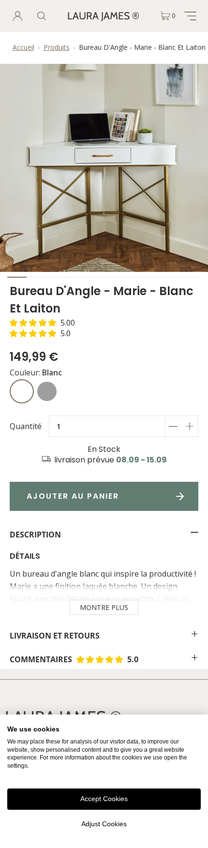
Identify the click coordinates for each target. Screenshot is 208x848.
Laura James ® (103, 16)
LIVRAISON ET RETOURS (55, 635)
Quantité (26, 426)
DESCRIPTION (35, 534)
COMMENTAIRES (95, 659)
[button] (42, 322)
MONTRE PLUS (104, 607)
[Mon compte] (18, 16)
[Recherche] (41, 16)
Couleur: (36, 372)
